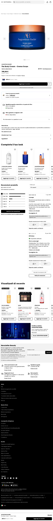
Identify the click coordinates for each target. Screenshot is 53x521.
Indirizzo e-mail (30, 349)
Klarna (23, 75)
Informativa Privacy (13, 354)
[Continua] (48, 38)
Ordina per (32, 184)
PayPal (19, 75)
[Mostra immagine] (26, 37)
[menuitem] (47, 2)
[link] (13, 211)
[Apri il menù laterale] (2, 2)
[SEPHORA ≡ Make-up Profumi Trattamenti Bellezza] (7, 2)
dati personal (12, 355)
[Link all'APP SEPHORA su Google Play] (6, 485)
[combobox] (41, 187)
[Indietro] (4, 38)
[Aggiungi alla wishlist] (15, 150)
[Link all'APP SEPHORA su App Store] (14, 485)
